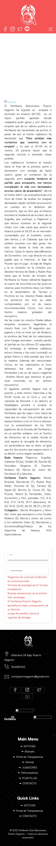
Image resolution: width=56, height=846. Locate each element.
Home (5, 68)
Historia (29, 762)
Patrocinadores (29, 772)
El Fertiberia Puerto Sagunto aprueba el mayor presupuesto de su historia (28, 605)
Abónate (29, 751)
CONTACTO (30, 783)
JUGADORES (29, 767)
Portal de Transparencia (29, 756)
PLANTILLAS (29, 778)
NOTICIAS (29, 746)
